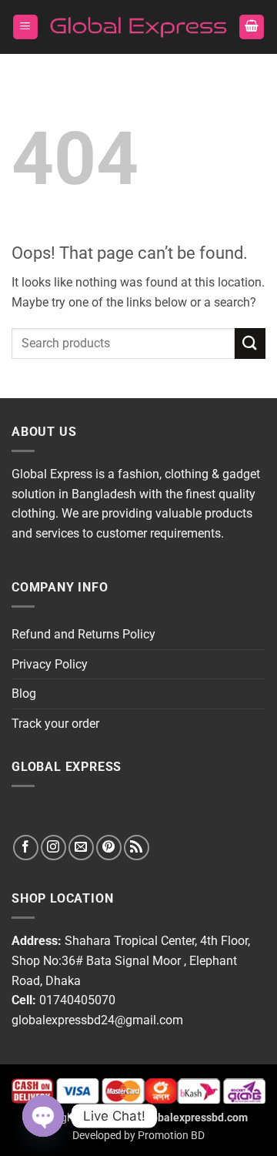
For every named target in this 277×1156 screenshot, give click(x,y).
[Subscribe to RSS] (136, 847)
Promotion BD (171, 1135)
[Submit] (250, 343)
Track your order (55, 723)
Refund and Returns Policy (83, 634)
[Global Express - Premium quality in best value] (138, 27)
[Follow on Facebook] (25, 847)
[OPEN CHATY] (43, 1116)
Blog (24, 693)
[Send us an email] (81, 847)
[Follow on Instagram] (53, 847)
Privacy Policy (50, 664)
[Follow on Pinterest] (109, 847)
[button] (25, 27)
